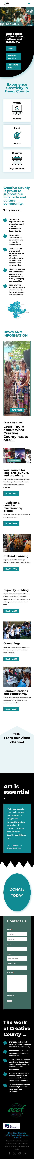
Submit (9, 1001)
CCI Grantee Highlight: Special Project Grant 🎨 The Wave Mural (17, 353)
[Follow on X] (14, 1153)
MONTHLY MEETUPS (12, 56)
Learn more (11, 494)
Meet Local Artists (13, 66)
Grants (11, 49)
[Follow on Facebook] (9, 1153)
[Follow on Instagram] (19, 1153)
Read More (17, 410)
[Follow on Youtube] (24, 1153)
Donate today (17, 892)
